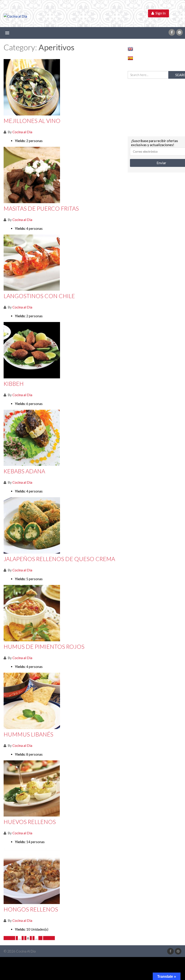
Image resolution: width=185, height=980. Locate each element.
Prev (11, 938)
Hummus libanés (28, 734)
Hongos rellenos (31, 909)
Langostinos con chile (39, 295)
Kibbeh (14, 383)
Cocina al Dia (22, 132)
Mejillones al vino (32, 120)
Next (47, 938)
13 (40, 938)
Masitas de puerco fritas (41, 208)
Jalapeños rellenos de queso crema (59, 558)
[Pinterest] (179, 32)
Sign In (160, 13)
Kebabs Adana (24, 471)
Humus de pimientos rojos (44, 646)
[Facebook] (172, 32)
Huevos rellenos (30, 821)
